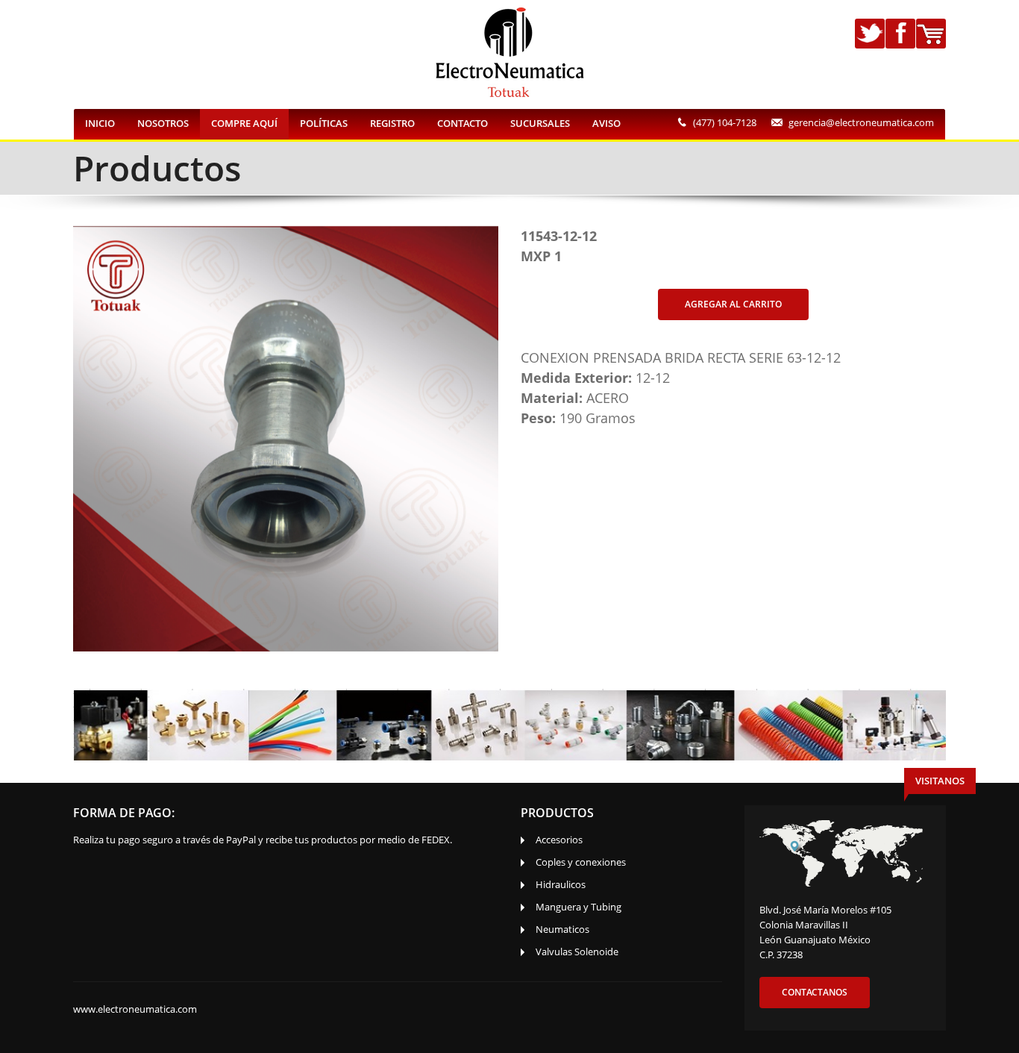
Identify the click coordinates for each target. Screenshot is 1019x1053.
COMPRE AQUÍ (244, 123)
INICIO (100, 123)
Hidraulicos (561, 884)
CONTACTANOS (814, 992)
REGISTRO (392, 123)
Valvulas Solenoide (577, 951)
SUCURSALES (540, 123)
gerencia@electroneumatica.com (861, 122)
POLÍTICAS (324, 123)
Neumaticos (562, 929)
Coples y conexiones (581, 862)
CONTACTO (462, 123)
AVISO (606, 123)
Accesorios (559, 839)
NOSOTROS (163, 123)
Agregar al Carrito (733, 304)
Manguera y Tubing (578, 906)
